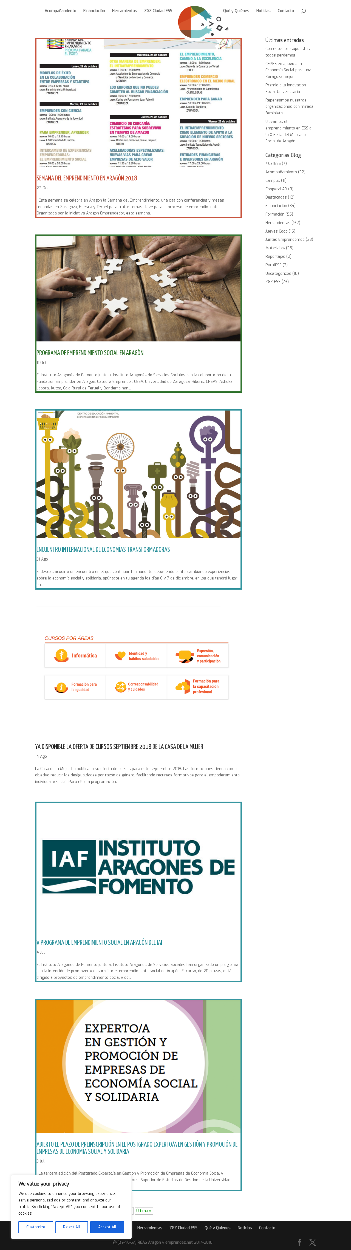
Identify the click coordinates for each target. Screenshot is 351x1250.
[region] (71, 1207)
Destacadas (276, 197)
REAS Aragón (149, 1242)
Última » (144, 1211)
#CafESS (273, 163)
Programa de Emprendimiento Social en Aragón (89, 353)
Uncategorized (278, 273)
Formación (274, 214)
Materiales (275, 248)
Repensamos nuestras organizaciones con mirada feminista (289, 107)
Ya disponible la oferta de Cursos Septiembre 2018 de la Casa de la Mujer (119, 747)
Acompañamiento (60, 11)
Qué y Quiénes (236, 11)
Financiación (94, 11)
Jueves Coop (276, 231)
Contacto (286, 11)
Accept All (107, 1227)
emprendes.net (179, 1242)
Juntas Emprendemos (285, 239)
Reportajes (275, 256)
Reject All (71, 1227)
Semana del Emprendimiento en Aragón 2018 (86, 178)
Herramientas (124, 11)
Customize (35, 1227)
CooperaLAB (276, 189)
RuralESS (273, 265)
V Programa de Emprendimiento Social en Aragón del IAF (99, 943)
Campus (272, 180)
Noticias (263, 11)
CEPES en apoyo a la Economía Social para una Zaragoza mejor (288, 70)
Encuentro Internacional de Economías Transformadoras (103, 550)
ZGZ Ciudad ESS (158, 11)
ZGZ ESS (273, 281)
